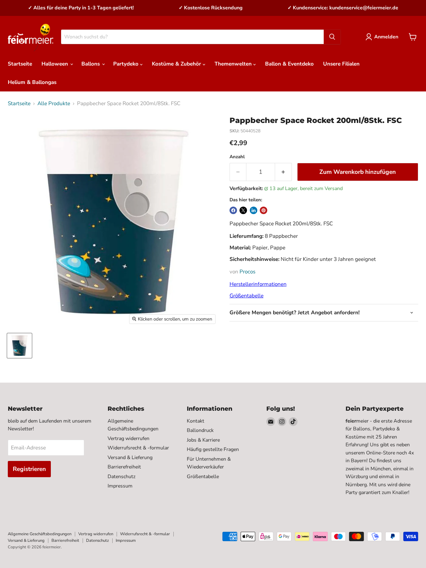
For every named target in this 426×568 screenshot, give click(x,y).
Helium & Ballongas (32, 82)
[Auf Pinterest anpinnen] (263, 210)
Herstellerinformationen (258, 284)
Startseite (20, 63)
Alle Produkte (53, 103)
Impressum (120, 485)
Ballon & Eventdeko (289, 63)
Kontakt (195, 421)
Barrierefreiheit (124, 466)
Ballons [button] (91, 63)
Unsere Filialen (341, 63)
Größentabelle (247, 295)
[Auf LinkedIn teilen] (253, 210)
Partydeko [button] (126, 63)
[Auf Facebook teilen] (233, 210)
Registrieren (29, 469)
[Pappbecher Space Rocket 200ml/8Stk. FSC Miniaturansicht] (19, 345)
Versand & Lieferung (130, 457)
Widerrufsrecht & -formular (138, 447)
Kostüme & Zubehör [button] (177, 63)
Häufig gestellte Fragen (213, 449)
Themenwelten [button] (234, 63)
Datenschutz (121, 476)
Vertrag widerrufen (128, 438)
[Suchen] (332, 37)
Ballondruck (200, 430)
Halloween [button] (55, 63)
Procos (247, 271)
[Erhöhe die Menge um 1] (283, 172)
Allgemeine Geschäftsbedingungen (39, 534)
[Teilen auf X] (243, 210)
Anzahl (237, 156)
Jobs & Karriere (203, 440)
